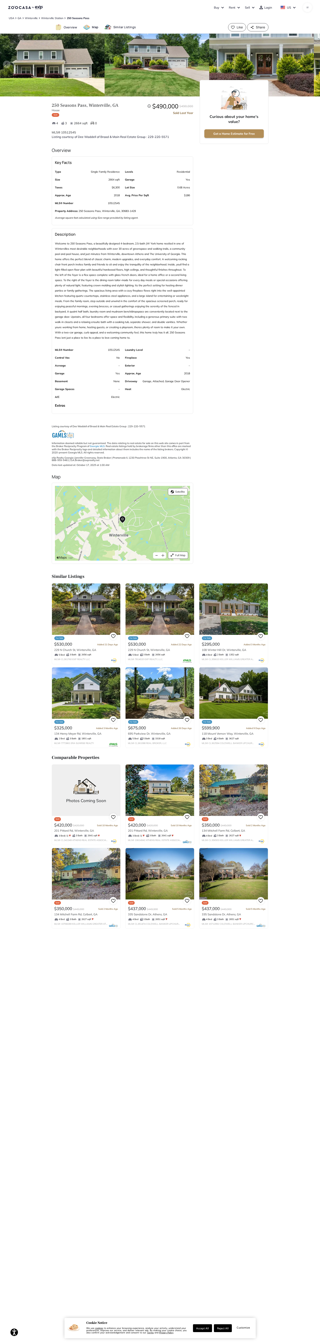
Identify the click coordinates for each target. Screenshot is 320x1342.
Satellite (180, 491)
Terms (150, 1332)
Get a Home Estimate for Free (234, 133)
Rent (232, 7)
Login (268, 7)
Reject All (223, 1328)
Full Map (180, 555)
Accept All (202, 1328)
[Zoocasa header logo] (25, 7)
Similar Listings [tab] (124, 27)
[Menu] (307, 7)
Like (240, 27)
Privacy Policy (166, 1332)
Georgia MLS (97, 446)
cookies (99, 1328)
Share (260, 27)
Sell (247, 7)
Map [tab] (95, 27)
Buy (216, 7)
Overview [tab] (70, 27)
